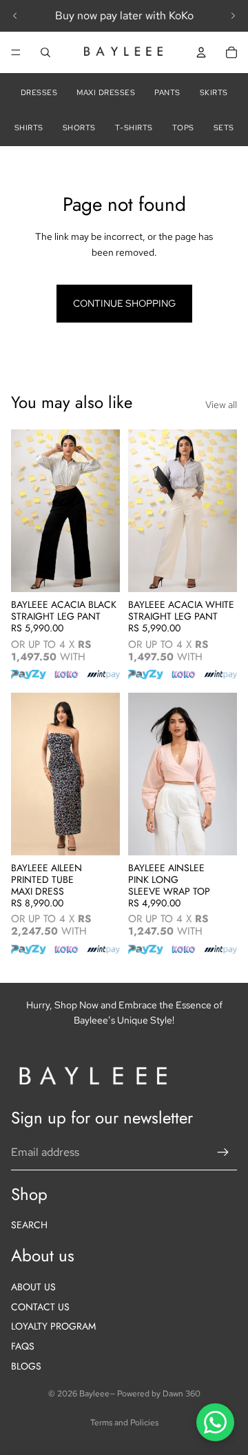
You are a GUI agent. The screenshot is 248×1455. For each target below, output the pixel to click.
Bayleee (94, 1393)
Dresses (39, 92)
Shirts (28, 127)
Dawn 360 (181, 1393)
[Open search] (45, 52)
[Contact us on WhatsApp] (215, 1422)
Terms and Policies (124, 1422)
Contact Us (40, 1307)
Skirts (214, 92)
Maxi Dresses (105, 92)
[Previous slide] (15, 16)
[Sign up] (223, 1152)
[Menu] (16, 52)
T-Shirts (134, 127)
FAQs (22, 1346)
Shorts (79, 127)
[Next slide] (233, 16)
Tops (183, 127)
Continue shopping (124, 303)
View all (221, 404)
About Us (33, 1287)
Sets (224, 127)
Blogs (26, 1366)
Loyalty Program (53, 1326)
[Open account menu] (201, 52)
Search (29, 1225)
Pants (167, 92)
